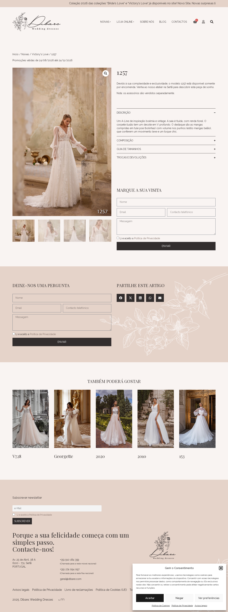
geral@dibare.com (70, 579)
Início (15, 54)
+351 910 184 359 (69, 559)
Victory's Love (40, 54)
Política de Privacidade (182, 605)
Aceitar (149, 598)
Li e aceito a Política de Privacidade (34, 514)
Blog (162, 21)
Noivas (104, 21)
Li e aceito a (140, 238)
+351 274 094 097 (69, 569)
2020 (100, 456)
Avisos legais (201, 605)
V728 (16, 456)
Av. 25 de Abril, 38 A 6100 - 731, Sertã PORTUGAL (23, 563)
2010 (142, 456)
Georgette (63, 456)
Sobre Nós (147, 21)
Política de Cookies (161, 605)
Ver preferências (208, 598)
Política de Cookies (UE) (111, 589)
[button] (221, 568)
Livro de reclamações (78, 589)
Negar (179, 598)
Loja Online (125, 21)
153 (182, 456)
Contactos (179, 21)
